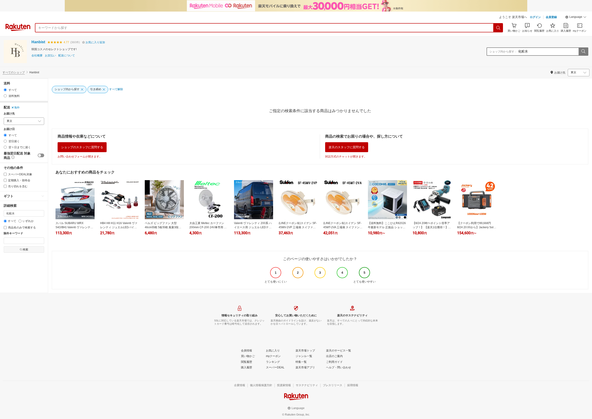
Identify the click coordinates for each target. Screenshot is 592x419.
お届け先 (9, 113)
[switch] (41, 155)
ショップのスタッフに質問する (82, 147)
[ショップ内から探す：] (583, 51)
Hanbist (38, 42)
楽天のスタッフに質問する (347, 147)
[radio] (5, 89)
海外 (17, 107)
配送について (66, 55)
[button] (575, 17)
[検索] (498, 27)
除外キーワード (13, 233)
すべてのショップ (14, 72)
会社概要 (37, 55)
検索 (25, 249)
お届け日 (9, 129)
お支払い (50, 55)
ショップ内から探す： (503, 51)
